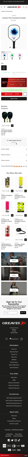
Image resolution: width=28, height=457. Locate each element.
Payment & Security (14, 388)
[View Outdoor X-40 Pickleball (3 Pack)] (21, 182)
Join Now (12, 84)
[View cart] (22, 339)
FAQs (14, 380)
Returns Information (14, 385)
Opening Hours (14, 352)
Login (26, 455)
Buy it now (14, 98)
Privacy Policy (18, 434)
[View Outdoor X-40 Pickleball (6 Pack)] (21, 207)
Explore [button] (14, 260)
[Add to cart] (12, 125)
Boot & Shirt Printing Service (14, 406)
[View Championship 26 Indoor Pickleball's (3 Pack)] (7, 231)
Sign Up (23, 312)
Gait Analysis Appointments (14, 398)
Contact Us (14, 354)
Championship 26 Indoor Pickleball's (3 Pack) (6, 246)
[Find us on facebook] (9, 440)
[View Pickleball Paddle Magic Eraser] (21, 231)
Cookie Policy (9, 434)
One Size (4, 67)
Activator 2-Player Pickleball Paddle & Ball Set (6, 132)
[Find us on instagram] (16, 440)
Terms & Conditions (18, 436)
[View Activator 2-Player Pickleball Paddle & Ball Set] (7, 117)
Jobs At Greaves (14, 367)
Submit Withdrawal (14, 365)
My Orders (14, 377)
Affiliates (14, 359)
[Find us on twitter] (12, 440)
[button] (2, 7)
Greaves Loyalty (14, 423)
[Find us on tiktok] (19, 440)
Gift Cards (14, 416)
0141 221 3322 (14, 332)
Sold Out (7, 239)
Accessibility (8, 436)
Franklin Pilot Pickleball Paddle (6, 11)
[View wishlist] (6, 339)
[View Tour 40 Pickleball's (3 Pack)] (7, 182)
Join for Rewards (5, 455)
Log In (20, 84)
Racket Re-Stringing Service (14, 403)
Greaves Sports (19, 430)
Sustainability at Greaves (14, 421)
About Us (14, 349)
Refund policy (14, 362)
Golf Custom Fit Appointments (14, 400)
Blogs (14, 418)
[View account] (14, 339)
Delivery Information (14, 383)
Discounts (14, 357)
